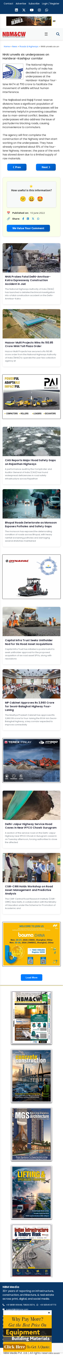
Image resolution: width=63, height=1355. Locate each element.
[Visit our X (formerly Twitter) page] (23, 10)
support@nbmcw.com (17, 1309)
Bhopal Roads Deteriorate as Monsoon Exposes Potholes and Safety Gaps (31, 524)
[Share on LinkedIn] (28, 219)
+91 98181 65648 (14, 1304)
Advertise (21, 3)
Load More (31, 977)
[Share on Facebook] (23, 219)
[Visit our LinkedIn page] (16, 10)
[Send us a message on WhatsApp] (46, 10)
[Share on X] (33, 219)
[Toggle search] (57, 34)
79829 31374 (29, 1304)
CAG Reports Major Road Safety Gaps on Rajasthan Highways (30, 462)
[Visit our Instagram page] (39, 10)
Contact (8, 3)
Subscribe (34, 3)
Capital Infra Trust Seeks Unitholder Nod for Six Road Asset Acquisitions (29, 642)
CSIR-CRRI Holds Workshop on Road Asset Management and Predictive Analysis (29, 890)
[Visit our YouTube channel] (32, 10)
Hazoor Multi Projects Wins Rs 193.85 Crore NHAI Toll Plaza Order (29, 344)
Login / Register (50, 3)
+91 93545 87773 (48, 1304)
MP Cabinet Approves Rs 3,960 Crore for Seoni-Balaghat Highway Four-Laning (29, 706)
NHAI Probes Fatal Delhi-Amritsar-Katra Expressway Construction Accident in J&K (28, 280)
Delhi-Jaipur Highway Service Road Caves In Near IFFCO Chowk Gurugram (31, 826)
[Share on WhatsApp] (38, 219)
